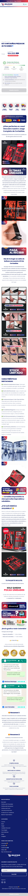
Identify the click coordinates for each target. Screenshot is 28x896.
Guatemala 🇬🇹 (5, 847)
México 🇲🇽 (3, 850)
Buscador (3, 802)
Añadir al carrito (14, 90)
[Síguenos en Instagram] (5, 882)
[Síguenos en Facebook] (2, 882)
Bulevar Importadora (6, 814)
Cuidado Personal (5, 828)
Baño (2, 824)
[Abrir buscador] (24, 4)
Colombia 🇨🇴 (4, 843)
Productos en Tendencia (7, 812)
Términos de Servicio (6, 810)
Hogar (2, 826)
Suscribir (14, 874)
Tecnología (4, 830)
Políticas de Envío (5, 808)
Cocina (3, 821)
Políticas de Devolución (7, 806)
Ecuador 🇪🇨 (4, 845)
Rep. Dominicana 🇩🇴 (6, 852)
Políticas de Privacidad (7, 804)
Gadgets (3, 836)
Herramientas (4, 832)
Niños (2, 834)
